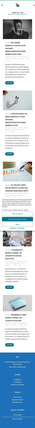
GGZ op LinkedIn (17, 419)
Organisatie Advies (17, 400)
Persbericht (21, 195)
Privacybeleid (20, 228)
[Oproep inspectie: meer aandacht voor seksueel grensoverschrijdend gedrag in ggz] (17, 100)
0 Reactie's (22, 129)
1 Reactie (21, 58)
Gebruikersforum (17, 402)
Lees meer (9, 82)
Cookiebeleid (13, 228)
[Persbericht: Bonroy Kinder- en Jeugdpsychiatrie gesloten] (17, 236)
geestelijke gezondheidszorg (16, 362)
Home (10, 14)
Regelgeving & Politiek (18, 263)
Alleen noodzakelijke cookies (17, 219)
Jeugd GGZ (8, 263)
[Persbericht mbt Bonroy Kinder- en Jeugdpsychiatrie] (17, 303)
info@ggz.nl (17, 379)
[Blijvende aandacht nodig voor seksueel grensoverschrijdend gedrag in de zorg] (17, 29)
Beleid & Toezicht (23, 56)
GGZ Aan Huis (17, 397)
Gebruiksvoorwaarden (17, 384)
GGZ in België (18, 415)
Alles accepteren (17, 214)
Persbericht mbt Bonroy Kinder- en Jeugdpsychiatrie (16, 318)
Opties (17, 224)
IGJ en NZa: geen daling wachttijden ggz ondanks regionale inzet (16, 188)
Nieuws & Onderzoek (11, 58)
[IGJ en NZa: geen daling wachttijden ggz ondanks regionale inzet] (17, 171)
